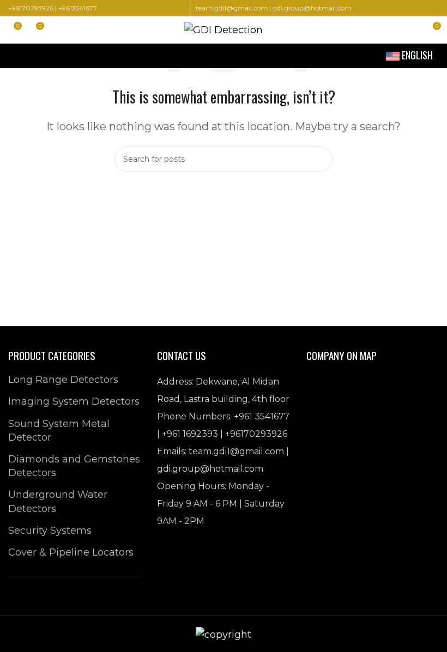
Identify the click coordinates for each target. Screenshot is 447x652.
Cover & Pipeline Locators (71, 552)
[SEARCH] (320, 159)
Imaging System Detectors (74, 401)
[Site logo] (223, 29)
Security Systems (50, 531)
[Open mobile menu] (12, 56)
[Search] (412, 30)
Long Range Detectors (63, 380)
